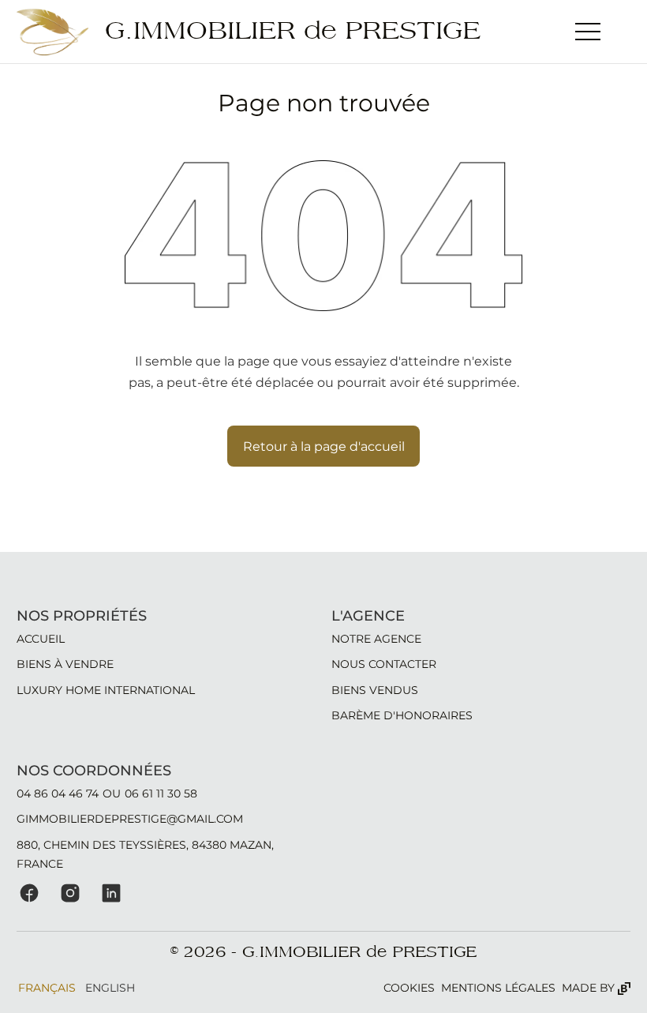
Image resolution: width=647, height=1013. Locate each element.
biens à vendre (65, 664)
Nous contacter (383, 664)
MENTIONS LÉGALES (498, 988)
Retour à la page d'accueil (324, 446)
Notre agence (376, 639)
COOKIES (409, 988)
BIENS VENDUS (374, 690)
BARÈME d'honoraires (402, 715)
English (110, 988)
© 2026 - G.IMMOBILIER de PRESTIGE (323, 952)
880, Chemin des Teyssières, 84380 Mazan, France (145, 854)
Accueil (41, 639)
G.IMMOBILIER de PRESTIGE (293, 31)
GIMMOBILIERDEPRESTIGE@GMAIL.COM (130, 819)
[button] (588, 32)
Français (47, 988)
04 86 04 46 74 (58, 793)
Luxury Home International (106, 690)
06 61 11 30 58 (161, 793)
